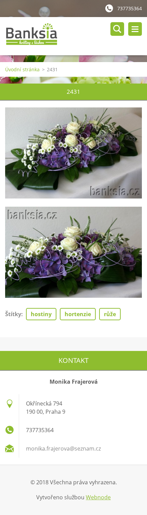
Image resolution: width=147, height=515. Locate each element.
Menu (135, 29)
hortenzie (78, 314)
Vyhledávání (117, 29)
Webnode (98, 497)
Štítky (13, 314)
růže (110, 314)
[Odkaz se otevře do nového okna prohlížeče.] (73, 152)
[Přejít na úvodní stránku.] (76, 36)
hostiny (41, 314)
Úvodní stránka (22, 69)
